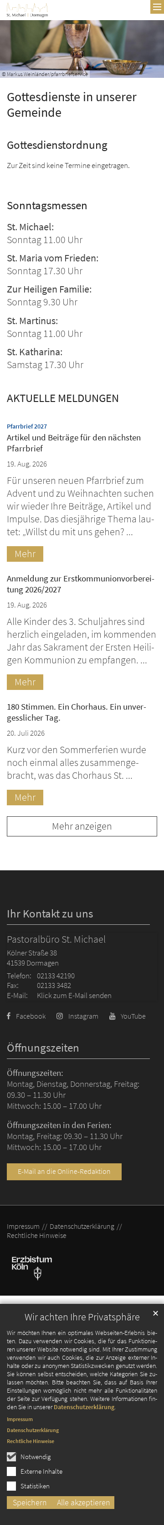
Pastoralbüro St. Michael (56, 939)
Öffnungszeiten (43, 1048)
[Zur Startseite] (27, 10)
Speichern (30, 1502)
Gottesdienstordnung (57, 145)
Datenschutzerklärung (84, 1407)
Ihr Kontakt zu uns (50, 913)
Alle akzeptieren (83, 1502)
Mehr (25, 554)
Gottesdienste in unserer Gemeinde (72, 104)
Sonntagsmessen (47, 205)
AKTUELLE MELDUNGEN (63, 398)
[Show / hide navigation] (157, 7)
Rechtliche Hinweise (30, 1441)
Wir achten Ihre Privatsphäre (82, 1317)
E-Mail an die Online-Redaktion (64, 1171)
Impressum (20, 1419)
